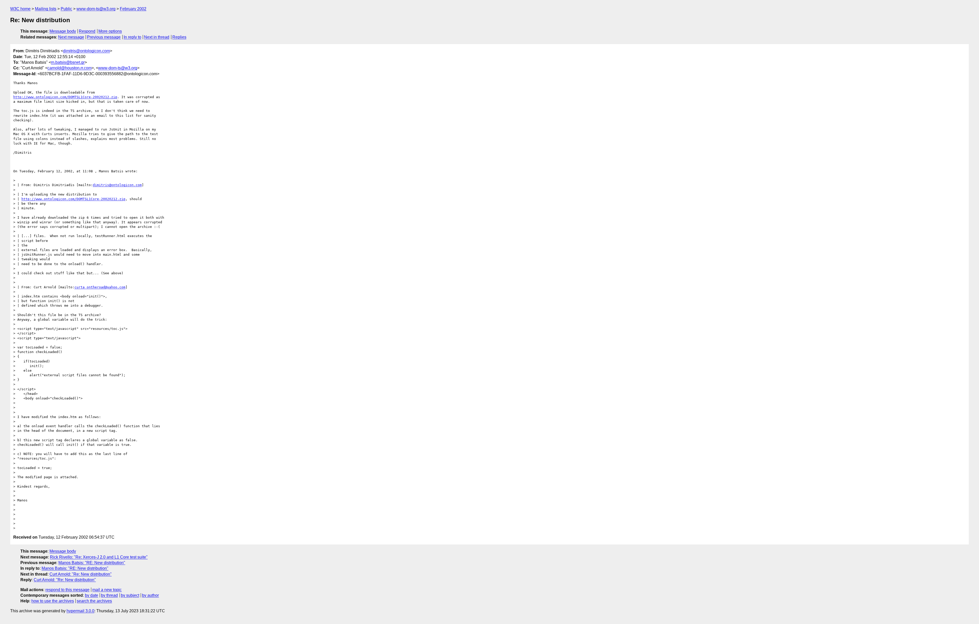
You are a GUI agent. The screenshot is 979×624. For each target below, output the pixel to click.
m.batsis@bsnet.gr (68, 62)
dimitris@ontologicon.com (86, 51)
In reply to (132, 37)
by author (150, 595)
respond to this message (67, 590)
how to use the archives (52, 601)
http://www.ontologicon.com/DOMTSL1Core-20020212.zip (65, 97)
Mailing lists (45, 9)
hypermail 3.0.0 (80, 611)
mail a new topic (107, 590)
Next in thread (156, 37)
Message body (62, 31)
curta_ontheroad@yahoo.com (99, 287)
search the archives (94, 601)
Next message (71, 37)
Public (66, 9)
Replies (179, 37)
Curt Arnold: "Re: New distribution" (80, 574)
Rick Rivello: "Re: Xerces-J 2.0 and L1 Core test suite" (99, 557)
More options (110, 31)
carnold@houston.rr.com (69, 68)
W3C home (20, 9)
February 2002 (133, 9)
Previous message (104, 37)
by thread (109, 595)
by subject (130, 595)
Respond (87, 31)
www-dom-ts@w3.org (95, 9)
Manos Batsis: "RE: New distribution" (91, 563)
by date (91, 595)
